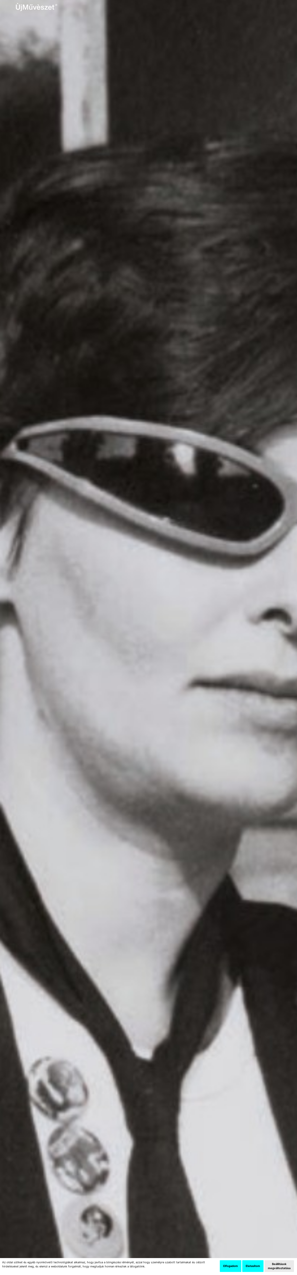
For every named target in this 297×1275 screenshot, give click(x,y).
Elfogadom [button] (230, 1266)
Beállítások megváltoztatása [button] (279, 1266)
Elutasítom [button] (253, 1266)
